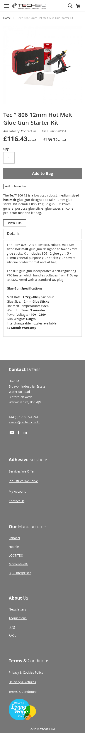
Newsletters (17, 609)
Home (7, 18)
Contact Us (16, 501)
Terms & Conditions (23, 692)
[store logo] (29, 6)
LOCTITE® (16, 555)
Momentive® (18, 564)
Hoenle (14, 547)
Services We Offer (22, 471)
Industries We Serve (23, 481)
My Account (17, 491)
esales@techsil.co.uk (24, 422)
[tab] (42, 234)
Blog (12, 627)
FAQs (12, 635)
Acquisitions (18, 618)
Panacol (14, 538)
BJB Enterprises (20, 573)
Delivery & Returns (22, 682)
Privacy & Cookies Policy (26, 672)
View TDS (15, 223)
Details (13, 233)
